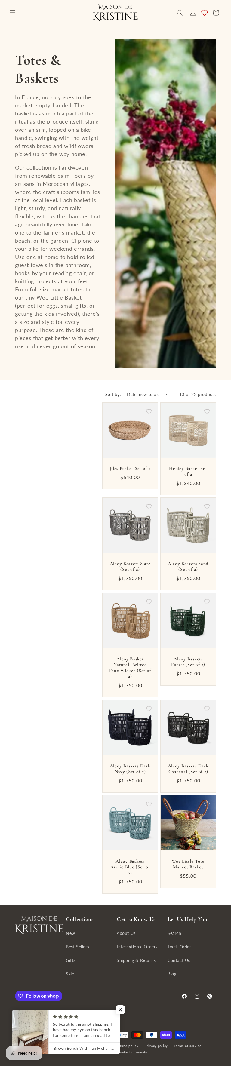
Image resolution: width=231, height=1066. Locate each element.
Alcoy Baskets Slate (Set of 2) (130, 566)
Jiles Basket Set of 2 (129, 468)
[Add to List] (149, 411)
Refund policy (127, 1046)
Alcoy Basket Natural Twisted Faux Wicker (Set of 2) (130, 667)
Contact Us (179, 960)
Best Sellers (77, 946)
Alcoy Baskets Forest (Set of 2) (188, 661)
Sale (70, 973)
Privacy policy (156, 1046)
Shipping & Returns (136, 960)
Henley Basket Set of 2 (188, 471)
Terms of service (188, 1046)
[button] (12, 12)
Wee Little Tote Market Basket (188, 864)
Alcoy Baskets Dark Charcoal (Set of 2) (188, 768)
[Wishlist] (204, 12)
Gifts (70, 960)
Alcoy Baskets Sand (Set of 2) (188, 566)
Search (174, 933)
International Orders (137, 946)
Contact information (134, 1052)
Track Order (179, 946)
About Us (126, 933)
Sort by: (113, 394)
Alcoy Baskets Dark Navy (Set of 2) (130, 768)
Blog (172, 973)
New (70, 933)
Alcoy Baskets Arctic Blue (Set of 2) (130, 867)
